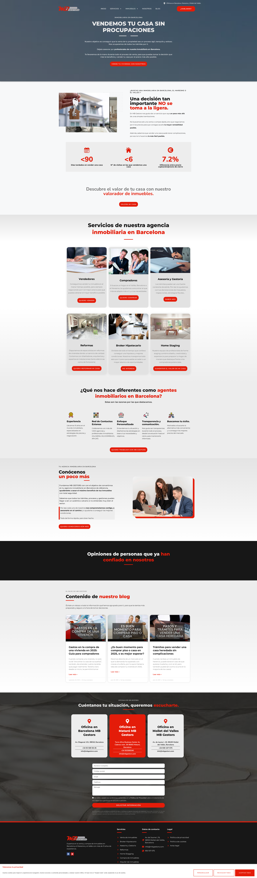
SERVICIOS (114, 9)
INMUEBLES (130, 9)
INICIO (103, 9)
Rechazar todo (224, 873)
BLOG (158, 9)
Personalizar (203, 873)
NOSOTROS (146, 9)
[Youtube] (72, 853)
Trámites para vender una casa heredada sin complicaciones (169, 650)
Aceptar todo (245, 873)
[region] (128, 871)
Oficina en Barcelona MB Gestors (89, 731)
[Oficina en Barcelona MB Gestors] (89, 721)
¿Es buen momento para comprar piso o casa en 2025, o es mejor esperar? (127, 650)
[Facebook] (68, 853)
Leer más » (73, 674)
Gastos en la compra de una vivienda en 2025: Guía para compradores (84, 650)
